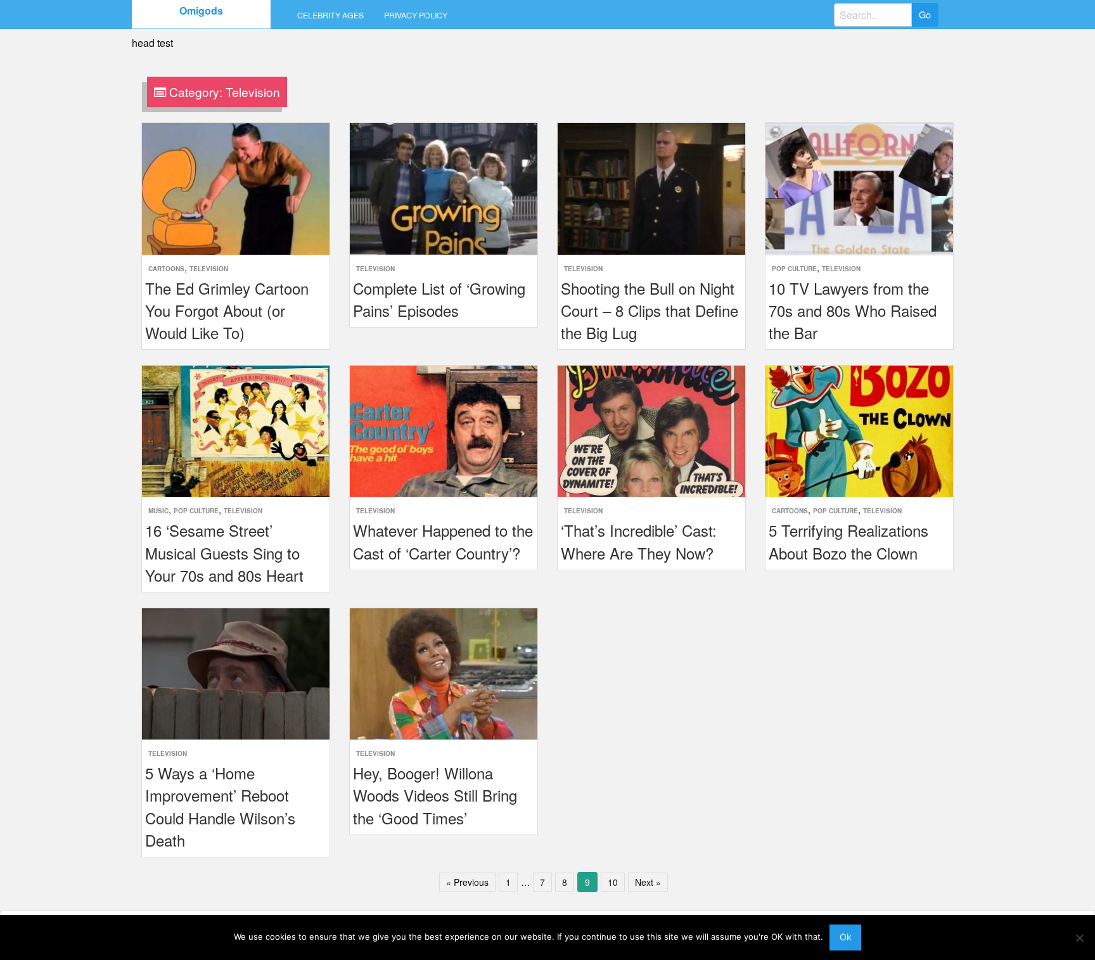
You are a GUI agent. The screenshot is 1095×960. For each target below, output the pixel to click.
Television (208, 268)
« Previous (467, 882)
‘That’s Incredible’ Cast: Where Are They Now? (639, 541)
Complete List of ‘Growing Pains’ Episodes (439, 299)
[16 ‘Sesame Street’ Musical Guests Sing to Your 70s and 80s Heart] (236, 430)
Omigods (201, 10)
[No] (1079, 937)
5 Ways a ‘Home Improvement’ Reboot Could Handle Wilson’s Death (220, 806)
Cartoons (166, 268)
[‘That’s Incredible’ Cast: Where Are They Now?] (651, 430)
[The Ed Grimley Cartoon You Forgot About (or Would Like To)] (236, 187)
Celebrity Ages (330, 15)
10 (613, 882)
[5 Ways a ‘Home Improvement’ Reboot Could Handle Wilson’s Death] (236, 672)
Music (158, 510)
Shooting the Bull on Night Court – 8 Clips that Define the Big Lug (649, 310)
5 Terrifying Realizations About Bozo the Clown (848, 541)
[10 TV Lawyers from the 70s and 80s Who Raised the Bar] (859, 187)
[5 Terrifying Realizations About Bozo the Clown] (859, 430)
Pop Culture (794, 268)
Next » (648, 882)
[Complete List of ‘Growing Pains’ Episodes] (443, 187)
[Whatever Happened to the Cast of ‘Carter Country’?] (443, 430)
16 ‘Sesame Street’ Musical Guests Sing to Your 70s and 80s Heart (224, 552)
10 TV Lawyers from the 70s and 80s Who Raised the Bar (853, 310)
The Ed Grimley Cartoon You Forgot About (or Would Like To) (227, 310)
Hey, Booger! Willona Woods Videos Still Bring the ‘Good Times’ (435, 795)
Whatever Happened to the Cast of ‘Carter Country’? (443, 541)
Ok (846, 936)
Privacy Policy (415, 15)
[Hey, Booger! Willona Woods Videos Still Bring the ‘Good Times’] (443, 672)
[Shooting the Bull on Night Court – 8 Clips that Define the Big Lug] (651, 187)
